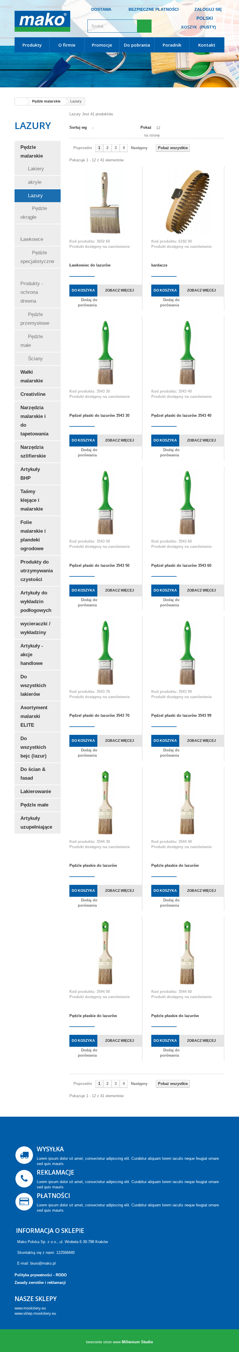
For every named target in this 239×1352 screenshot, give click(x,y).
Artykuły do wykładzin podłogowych (35, 601)
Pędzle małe (31, 341)
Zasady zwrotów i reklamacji (40, 1282)
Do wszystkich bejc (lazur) (33, 747)
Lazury (35, 195)
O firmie (66, 45)
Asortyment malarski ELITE (34, 716)
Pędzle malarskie (31, 151)
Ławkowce (31, 239)
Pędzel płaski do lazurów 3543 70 (99, 715)
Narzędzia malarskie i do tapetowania (34, 421)
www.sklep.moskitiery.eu (35, 1313)
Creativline (32, 394)
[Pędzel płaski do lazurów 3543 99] (187, 652)
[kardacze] (187, 202)
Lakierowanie (35, 791)
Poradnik (172, 45)
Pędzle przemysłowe (34, 319)
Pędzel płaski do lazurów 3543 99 (181, 715)
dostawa (101, 9)
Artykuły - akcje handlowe (31, 654)
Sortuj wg (78, 127)
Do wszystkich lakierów (33, 685)
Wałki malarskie (31, 376)
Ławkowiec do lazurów (89, 265)
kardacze (159, 265)
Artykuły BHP (30, 474)
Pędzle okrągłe (33, 213)
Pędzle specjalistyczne (37, 257)
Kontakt (206, 45)
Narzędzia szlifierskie (33, 451)
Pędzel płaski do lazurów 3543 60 (181, 565)
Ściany (35, 358)
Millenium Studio (137, 1342)
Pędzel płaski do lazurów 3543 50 (99, 565)
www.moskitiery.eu (30, 1308)
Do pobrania (137, 45)
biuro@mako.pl (43, 1263)
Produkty (32, 45)
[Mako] (47, 21)
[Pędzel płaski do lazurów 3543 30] (105, 352)
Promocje (102, 45)
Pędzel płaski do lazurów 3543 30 (99, 415)
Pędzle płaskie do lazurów (93, 865)
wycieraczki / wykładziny (35, 628)
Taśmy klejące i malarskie (31, 500)
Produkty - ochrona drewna (31, 292)
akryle (34, 182)
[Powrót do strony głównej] (20, 101)
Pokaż (146, 127)
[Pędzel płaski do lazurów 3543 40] (187, 352)
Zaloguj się (208, 9)
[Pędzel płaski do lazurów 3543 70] (105, 652)
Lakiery (35, 169)
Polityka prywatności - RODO (41, 1275)
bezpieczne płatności (154, 9)
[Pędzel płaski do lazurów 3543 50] (105, 502)
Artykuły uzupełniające (36, 823)
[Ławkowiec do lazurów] (105, 202)
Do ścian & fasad (32, 774)
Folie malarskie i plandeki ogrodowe (33, 535)
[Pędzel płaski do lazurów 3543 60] (187, 502)
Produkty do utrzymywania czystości (36, 570)
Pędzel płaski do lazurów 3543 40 (181, 415)
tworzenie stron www (103, 1342)
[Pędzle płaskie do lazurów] (105, 802)
